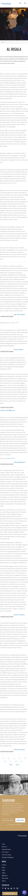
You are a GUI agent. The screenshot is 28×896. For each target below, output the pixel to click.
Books (3, 870)
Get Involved (5, 852)
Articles (4, 865)
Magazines (5, 875)
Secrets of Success (19, 615)
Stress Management (19, 462)
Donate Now (9, 893)
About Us (4, 846)
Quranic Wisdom (18, 349)
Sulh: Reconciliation (19, 314)
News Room (5, 878)
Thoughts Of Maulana (7, 857)
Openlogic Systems (19, 842)
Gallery (4, 873)
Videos (4, 881)
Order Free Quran (6, 855)
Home (2, 42)
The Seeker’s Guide (9, 458)
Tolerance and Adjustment (7, 410)
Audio (3, 867)
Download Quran (6, 849)
